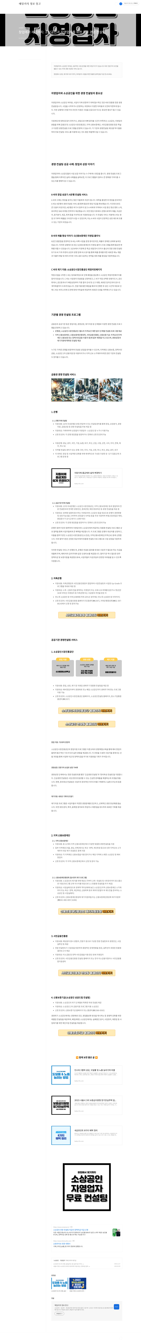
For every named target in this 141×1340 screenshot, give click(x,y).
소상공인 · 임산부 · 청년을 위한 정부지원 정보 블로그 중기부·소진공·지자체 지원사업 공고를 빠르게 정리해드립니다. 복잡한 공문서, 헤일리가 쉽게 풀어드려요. (84, 1309)
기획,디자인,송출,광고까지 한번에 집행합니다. (68, 1246)
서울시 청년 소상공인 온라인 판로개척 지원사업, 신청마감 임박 (70, 1266)
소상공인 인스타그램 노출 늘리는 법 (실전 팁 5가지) (67, 1264)
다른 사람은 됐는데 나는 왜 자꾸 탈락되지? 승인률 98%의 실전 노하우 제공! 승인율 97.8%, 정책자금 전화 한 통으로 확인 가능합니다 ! (80, 1233)
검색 (116, 3)
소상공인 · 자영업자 (59, 1260)
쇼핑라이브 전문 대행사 (61, 1244)
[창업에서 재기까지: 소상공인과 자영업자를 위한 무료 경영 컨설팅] (86, 612)
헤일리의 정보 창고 (30, 3)
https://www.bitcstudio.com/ (62, 1241)
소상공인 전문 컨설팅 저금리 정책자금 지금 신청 (70, 1230)
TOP (120, 1338)
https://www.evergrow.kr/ (61, 1227)
